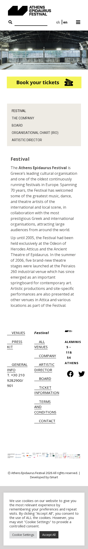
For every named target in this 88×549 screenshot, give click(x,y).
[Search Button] (10, 22)
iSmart (54, 477)
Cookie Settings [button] (23, 535)
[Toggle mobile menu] (78, 21)
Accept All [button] (49, 535)
